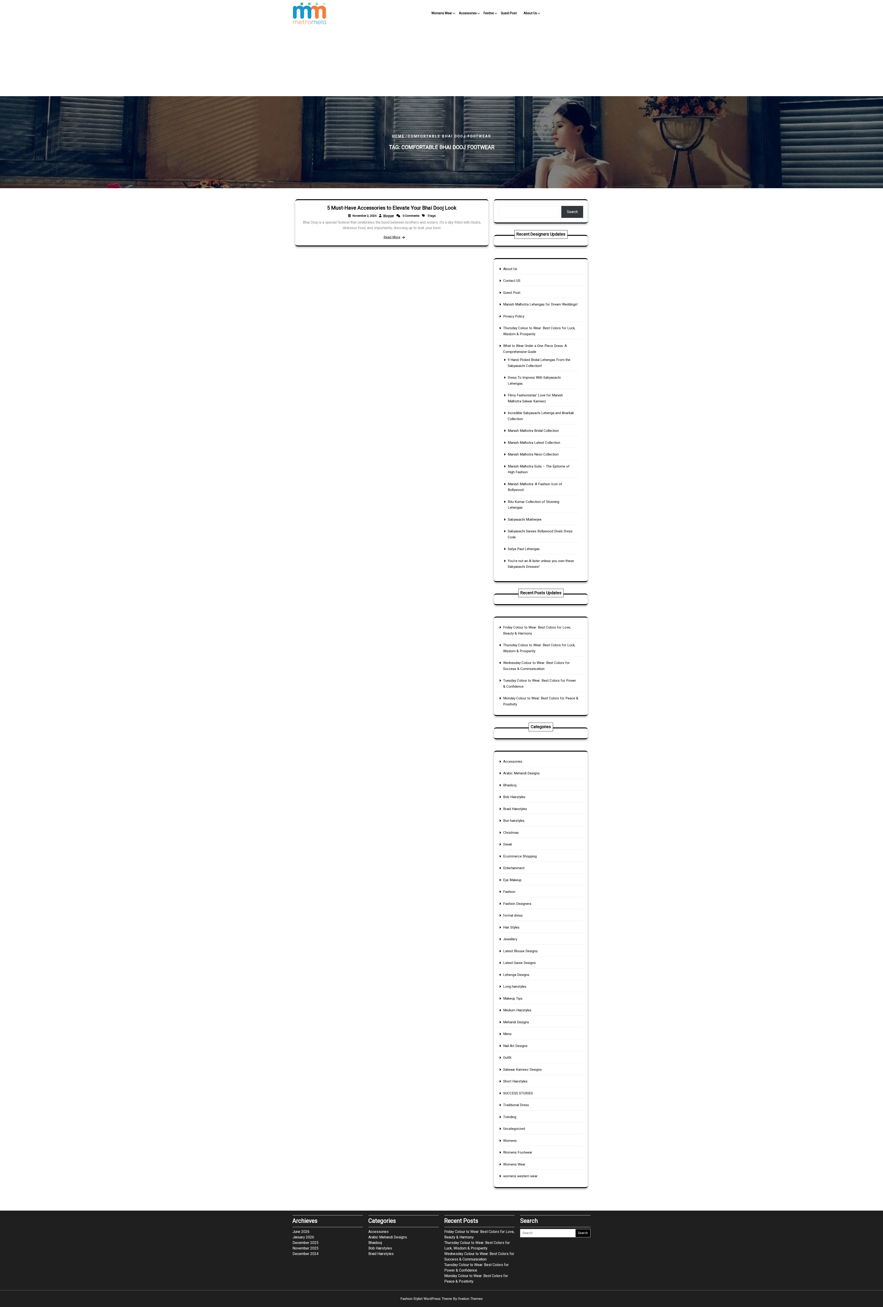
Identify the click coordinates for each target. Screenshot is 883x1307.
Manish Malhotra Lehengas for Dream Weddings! (540, 304)
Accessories (468, 13)
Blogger (388, 216)
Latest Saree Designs (519, 962)
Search (572, 212)
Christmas (511, 832)
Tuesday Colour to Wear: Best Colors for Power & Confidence (476, 1267)
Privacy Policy (513, 316)
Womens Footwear (517, 1152)
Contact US (511, 280)
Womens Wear (441, 13)
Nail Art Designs (515, 1045)
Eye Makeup (512, 880)
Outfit (507, 1057)
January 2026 (303, 1237)
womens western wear (520, 1176)
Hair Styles (511, 927)
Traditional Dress (516, 1105)
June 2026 (301, 1232)
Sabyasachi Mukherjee (525, 519)
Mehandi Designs (516, 1022)
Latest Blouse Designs (520, 951)
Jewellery (510, 939)
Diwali (507, 844)
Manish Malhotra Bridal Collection (533, 430)
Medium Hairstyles (517, 1010)
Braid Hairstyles (515, 808)
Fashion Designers (517, 903)
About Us (530, 13)
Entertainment (514, 868)
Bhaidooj (509, 785)
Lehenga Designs (516, 974)
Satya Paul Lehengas (524, 548)
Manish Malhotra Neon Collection (533, 454)
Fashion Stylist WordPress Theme (441, 1298)
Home (398, 136)
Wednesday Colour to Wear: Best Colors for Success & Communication (479, 1256)
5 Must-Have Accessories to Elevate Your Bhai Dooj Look (391, 208)
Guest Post (509, 13)
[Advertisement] (441, 61)
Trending (509, 1116)
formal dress (513, 915)
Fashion (509, 891)
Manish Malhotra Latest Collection (534, 442)
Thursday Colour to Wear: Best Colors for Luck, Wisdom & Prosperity (477, 1245)
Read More (392, 237)
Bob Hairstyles (514, 796)
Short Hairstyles (515, 1081)
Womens (510, 1140)
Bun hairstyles (514, 820)
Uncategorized (514, 1128)
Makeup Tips (512, 998)
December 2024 (305, 1254)
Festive (489, 13)
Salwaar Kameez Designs (522, 1069)
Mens (507, 1033)
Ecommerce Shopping (520, 856)
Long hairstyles (514, 986)
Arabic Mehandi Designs (521, 773)
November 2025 (305, 1248)
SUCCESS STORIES (518, 1093)
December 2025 (305, 1243)
